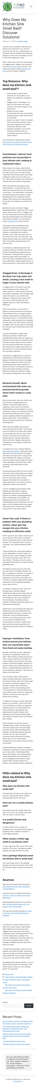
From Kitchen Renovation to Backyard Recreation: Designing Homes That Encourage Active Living (16, 1029)
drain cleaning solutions (11, 451)
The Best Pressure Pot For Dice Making (16, 1044)
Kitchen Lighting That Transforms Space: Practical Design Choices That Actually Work (17, 1036)
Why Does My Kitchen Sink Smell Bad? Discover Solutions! (17, 913)
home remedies (15, 66)
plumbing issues (13, 221)
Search (5, 1002)
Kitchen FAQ (9, 974)
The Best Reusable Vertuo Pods (14, 1041)
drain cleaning (10, 977)
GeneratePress (18, 1081)
